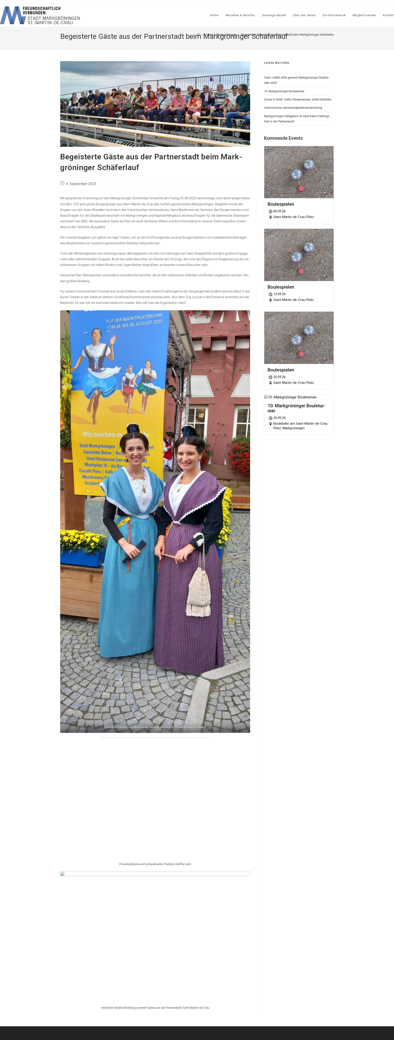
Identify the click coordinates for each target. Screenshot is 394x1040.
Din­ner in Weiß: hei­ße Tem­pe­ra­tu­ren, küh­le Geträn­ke (297, 99)
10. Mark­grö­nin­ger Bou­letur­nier (284, 91)
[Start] (198, 34)
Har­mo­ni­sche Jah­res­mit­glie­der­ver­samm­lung (293, 107)
